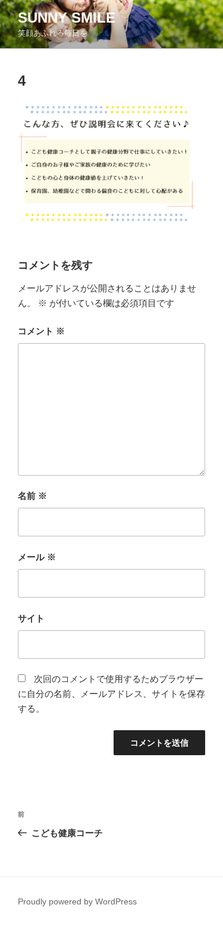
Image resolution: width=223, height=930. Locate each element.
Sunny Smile (66, 18)
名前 (32, 496)
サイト (31, 618)
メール (37, 557)
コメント (41, 331)
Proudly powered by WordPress (77, 901)
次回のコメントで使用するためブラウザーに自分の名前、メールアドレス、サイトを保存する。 (111, 694)
